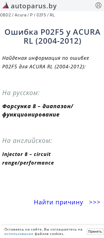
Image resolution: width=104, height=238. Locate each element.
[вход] (98, 6)
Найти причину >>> (68, 202)
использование (19, 233)
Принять (95, 232)
